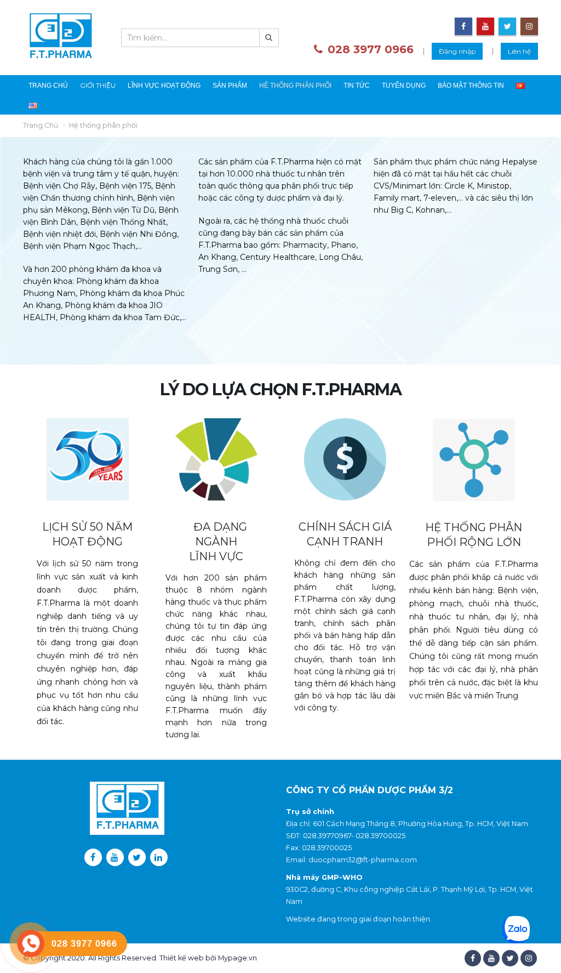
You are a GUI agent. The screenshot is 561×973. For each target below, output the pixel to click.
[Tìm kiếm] (269, 38)
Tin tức (357, 85)
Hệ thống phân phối (295, 85)
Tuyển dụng (404, 85)
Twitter (510, 958)
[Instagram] (529, 26)
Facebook (473, 958)
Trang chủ (48, 85)
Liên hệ (519, 51)
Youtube (491, 958)
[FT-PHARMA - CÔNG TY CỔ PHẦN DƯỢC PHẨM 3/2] (60, 37)
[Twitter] (507, 26)
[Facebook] (463, 26)
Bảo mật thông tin (471, 85)
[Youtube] (485, 26)
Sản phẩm (230, 85)
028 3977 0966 (371, 49)
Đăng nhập (457, 51)
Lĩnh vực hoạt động (164, 85)
